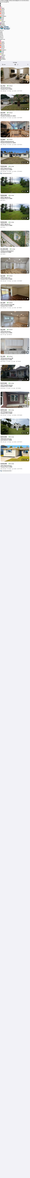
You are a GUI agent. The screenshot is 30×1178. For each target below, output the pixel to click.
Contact (1, 38)
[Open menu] (0, 60)
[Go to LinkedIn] (0, 5)
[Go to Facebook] (0, 3)
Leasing (1, 35)
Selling (1, 32)
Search (1, 30)
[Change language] (1, 7)
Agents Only (2, 39)
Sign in (4, 25)
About (1, 36)
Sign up (1, 25)
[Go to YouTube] (0, 4)
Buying (1, 34)
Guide (1, 31)
